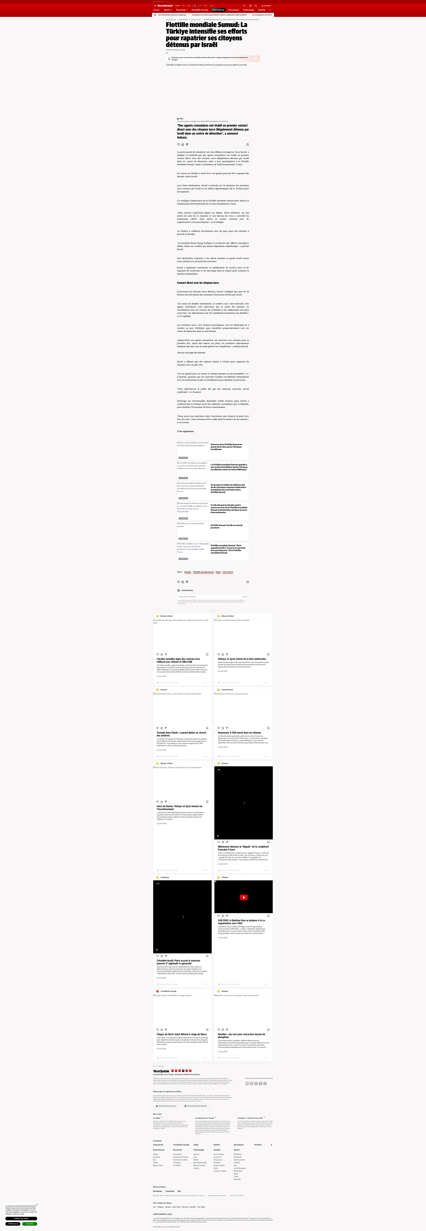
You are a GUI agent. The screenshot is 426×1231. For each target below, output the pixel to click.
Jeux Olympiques (240, 1168)
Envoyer (245, 596)
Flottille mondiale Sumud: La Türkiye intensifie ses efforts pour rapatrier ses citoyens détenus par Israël (232, 19)
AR (179, 1070)
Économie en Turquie (180, 1157)
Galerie (217, 1145)
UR (190, 1070)
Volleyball (237, 1179)
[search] (244, 5)
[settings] (255, 5)
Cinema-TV (218, 1157)
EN (176, 1070)
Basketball (237, 1157)
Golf (235, 1165)
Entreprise (177, 1163)
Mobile (195, 1160)
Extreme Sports (239, 1160)
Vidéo (196, 1145)
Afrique (155, 1154)
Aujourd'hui (158, 1145)
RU (187, 1070)
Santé (216, 1168)
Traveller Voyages (220, 1171)
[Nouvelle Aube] (165, 5)
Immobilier (177, 1165)
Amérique (156, 1157)
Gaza (219, 572)
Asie (154, 1160)
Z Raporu (160, 1207)
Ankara (188, 572)
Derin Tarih (176, 1207)
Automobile (177, 1154)
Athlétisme (238, 1154)
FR (183, 1070)
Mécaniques (238, 1171)
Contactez (170, 1191)
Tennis (236, 1176)
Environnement (219, 1165)
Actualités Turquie (181, 1145)
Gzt (154, 1207)
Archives (258, 1145)
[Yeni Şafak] (162, 1071)
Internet (196, 1154)
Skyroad (185, 1207)
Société (217, 1150)
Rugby (236, 1174)
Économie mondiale (180, 1160)
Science (196, 1168)
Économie (177, 1150)
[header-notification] (250, 5)
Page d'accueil (171, 19)
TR (172, 1070)
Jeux (195, 1157)
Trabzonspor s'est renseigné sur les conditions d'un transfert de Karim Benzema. (180, 15)
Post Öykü (201, 1207)
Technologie (198, 1150)
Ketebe (168, 1207)
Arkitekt (192, 1207)
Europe (155, 1163)
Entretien (217, 1163)
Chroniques (239, 1145)
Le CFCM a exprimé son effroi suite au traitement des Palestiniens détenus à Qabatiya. (249, 15)
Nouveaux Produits (200, 1163)
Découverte (218, 1160)
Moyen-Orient (196, 19)
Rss (179, 1191)
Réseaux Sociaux (199, 1165)
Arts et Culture (219, 1154)
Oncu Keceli (228, 572)
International (183, 19)
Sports (237, 1150)
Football (237, 1163)
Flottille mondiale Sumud (204, 572)
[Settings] (269, 9)
